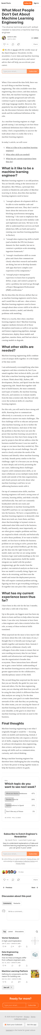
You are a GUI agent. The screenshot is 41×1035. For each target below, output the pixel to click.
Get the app (31, 1024)
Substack (9, 1030)
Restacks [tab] (17, 903)
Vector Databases (10, 938)
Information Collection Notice (25, 861)
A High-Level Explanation (12, 941)
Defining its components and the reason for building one (14, 975)
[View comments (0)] (13, 44)
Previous (9, 888)
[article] (20, 942)
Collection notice (20, 1019)
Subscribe (27, 3)
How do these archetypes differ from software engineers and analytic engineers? (14, 959)
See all (6, 987)
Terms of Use (31, 859)
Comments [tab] (7, 903)
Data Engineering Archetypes (10, 953)
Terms (33, 1017)
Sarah (15, 50)
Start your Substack (14, 1024)
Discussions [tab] (19, 932)
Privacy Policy (20, 863)
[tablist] (12, 903)
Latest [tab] (10, 932)
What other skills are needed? (18, 154)
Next (33, 888)
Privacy (26, 1017)
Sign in (36, 3)
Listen (36, 38)
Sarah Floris (11, 37)
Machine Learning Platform (15, 971)
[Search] (37, 931)
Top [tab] (4, 932)
